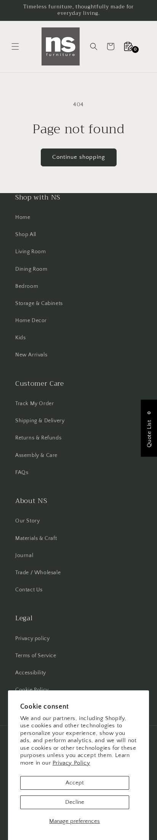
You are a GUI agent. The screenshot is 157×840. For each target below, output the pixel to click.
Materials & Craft (36, 538)
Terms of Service (35, 656)
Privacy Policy (71, 763)
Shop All (25, 235)
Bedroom (26, 286)
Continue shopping (78, 157)
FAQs (21, 473)
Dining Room (31, 269)
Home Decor (31, 321)
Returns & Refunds (38, 438)
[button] (15, 46)
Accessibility (30, 673)
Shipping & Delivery (39, 421)
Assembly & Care (36, 455)
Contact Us (29, 590)
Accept (75, 782)
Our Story (27, 521)
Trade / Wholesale (38, 573)
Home (22, 217)
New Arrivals (31, 355)
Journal (24, 556)
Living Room (30, 252)
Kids (20, 338)
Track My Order (34, 404)
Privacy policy (32, 639)
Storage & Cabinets (39, 303)
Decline (74, 802)
